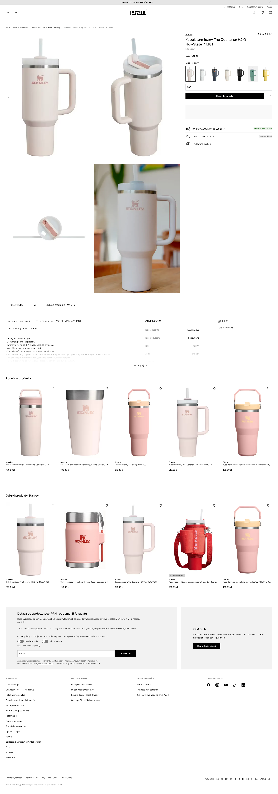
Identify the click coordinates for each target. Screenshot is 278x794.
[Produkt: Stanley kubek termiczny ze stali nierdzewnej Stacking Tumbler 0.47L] (85, 422)
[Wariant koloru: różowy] (190, 74)
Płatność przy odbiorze (147, 689)
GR (231, 774)
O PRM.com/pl (12, 684)
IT (239, 774)
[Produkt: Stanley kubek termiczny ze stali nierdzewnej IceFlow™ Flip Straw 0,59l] (247, 422)
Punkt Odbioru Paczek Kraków (84, 695)
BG (217, 774)
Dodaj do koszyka (224, 96)
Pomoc (9, 747)
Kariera (9, 736)
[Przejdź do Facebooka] (210, 686)
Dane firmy (40, 773)
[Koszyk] (270, 12)
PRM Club (10, 757)
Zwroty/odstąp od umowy (17, 710)
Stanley (189, 34)
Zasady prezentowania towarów (20, 700)
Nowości (10, 18)
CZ (222, 774)
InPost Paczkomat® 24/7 (82, 689)
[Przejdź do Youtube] (227, 686)
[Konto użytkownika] (254, 12)
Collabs (89, 18)
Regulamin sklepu (14, 721)
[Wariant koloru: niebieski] (216, 74)
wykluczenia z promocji (45, 663)
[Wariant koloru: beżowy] (228, 74)
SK (252, 774)
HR (235, 774)
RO (247, 774)
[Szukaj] (246, 12)
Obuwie (29, 18)
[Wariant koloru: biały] (203, 74)
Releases (78, 18)
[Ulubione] (262, 12)
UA (256, 774)
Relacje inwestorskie (15, 695)
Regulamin (29, 773)
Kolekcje (60, 18)
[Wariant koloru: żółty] (266, 74)
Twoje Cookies (53, 773)
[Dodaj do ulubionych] (269, 96)
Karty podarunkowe (15, 705)
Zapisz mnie (125, 653)
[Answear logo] (138, 12)
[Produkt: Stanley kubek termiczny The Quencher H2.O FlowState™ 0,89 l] (193, 422)
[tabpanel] (139, 338)
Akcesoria (40, 18)
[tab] (60, 305)
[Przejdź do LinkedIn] (245, 686)
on (15, 12)
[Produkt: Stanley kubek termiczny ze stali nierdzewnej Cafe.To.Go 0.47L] (31, 422)
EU (226, 774)
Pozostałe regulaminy (16, 726)
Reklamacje (11, 715)
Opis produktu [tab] (16, 305)
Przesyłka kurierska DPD (82, 684)
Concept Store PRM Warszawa (20, 689)
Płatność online (144, 684)
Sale (69, 18)
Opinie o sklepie (13, 731)
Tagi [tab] (34, 305)
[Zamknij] (270, 2)
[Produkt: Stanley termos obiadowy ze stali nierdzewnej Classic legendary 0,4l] (85, 540)
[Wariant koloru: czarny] (241, 74)
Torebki (99, 18)
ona (8, 12)
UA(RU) (263, 774)
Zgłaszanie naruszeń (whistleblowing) (23, 741)
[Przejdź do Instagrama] (218, 686)
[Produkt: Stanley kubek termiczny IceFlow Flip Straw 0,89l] (139, 422)
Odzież (20, 18)
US (269, 774)
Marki (50, 18)
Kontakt (9, 752)
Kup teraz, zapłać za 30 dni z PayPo (153, 695)
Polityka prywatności (14, 773)
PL (243, 774)
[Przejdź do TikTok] (236, 686)
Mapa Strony (67, 773)
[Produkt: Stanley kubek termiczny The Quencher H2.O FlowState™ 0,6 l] (31, 540)
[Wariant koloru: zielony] (253, 74)
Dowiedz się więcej (206, 646)
